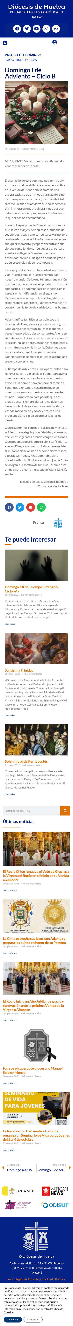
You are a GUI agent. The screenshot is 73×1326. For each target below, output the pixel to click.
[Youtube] (36, 29)
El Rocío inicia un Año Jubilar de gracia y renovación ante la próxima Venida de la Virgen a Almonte (33, 1005)
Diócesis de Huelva (36, 6)
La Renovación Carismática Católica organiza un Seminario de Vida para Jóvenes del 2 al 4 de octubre (36, 1135)
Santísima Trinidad (19, 670)
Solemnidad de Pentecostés (26, 761)
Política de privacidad (38, 1279)
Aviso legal (15, 1279)
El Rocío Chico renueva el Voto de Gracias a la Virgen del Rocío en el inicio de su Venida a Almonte (36, 875)
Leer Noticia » (10, 890)
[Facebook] (17, 29)
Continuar (13, 1319)
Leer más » (10, 623)
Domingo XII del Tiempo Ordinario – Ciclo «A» (32, 589)
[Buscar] (65, 810)
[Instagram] (46, 29)
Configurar (33, 1319)
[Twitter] (27, 29)
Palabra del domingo (23, 55)
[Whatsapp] (56, 29)
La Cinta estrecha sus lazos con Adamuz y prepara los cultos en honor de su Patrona (34, 940)
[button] (5, 42)
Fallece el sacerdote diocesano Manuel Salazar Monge (33, 1070)
